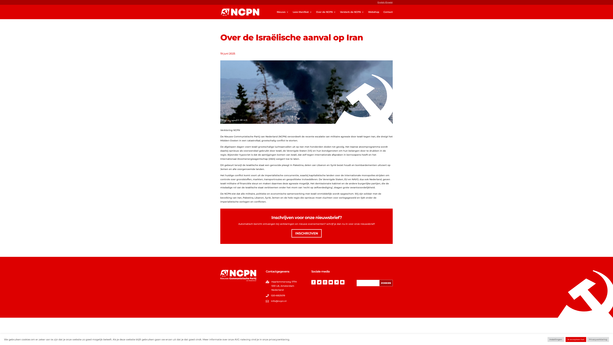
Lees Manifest (301, 12)
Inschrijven (306, 233)
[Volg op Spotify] (342, 282)
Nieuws (281, 12)
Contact (388, 12)
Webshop (373, 12)
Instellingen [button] (555, 339)
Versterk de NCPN (350, 12)
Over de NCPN (324, 12)
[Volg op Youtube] (331, 282)
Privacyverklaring (598, 339)
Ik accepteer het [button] (576, 339)
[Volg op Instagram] (325, 282)
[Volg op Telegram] (336, 282)
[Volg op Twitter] (319, 282)
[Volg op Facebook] (313, 282)
